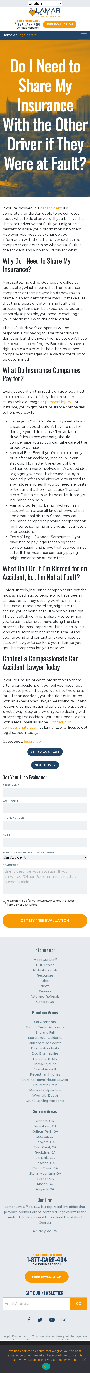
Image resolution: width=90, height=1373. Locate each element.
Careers (45, 991)
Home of (20, 35)
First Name (11, 785)
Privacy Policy (45, 1231)
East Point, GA (45, 1147)
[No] (84, 1359)
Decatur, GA (45, 1137)
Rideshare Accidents (45, 1043)
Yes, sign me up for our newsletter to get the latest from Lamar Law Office (40, 902)
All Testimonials (45, 970)
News (45, 986)
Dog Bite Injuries (45, 1053)
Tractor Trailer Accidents (45, 1027)
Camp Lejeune (45, 1064)
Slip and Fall (45, 1032)
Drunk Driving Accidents (45, 1101)
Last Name (10, 800)
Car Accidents (45, 1022)
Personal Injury (45, 1059)
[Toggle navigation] (84, 35)
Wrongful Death (45, 1095)
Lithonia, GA (45, 1158)
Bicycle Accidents (45, 1048)
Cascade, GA (45, 1163)
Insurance (32, 741)
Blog (45, 981)
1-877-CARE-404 (27, 24)
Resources (45, 975)
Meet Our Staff (45, 960)
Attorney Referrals (45, 996)
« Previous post (45, 752)
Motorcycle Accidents (45, 1038)
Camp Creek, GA (45, 1168)
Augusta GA (45, 1189)
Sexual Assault (45, 1069)
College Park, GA (45, 1131)
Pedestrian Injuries (45, 1074)
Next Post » (45, 765)
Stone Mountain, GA (45, 1173)
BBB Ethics (45, 965)
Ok (46, 1366)
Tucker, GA (45, 1179)
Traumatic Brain (45, 1085)
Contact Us (45, 1002)
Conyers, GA (45, 1142)
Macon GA (45, 1184)
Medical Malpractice (45, 1090)
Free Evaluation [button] (60, 24)
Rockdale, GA (45, 1152)
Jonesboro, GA (45, 1126)
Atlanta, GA (45, 1121)
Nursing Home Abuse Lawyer (45, 1080)
